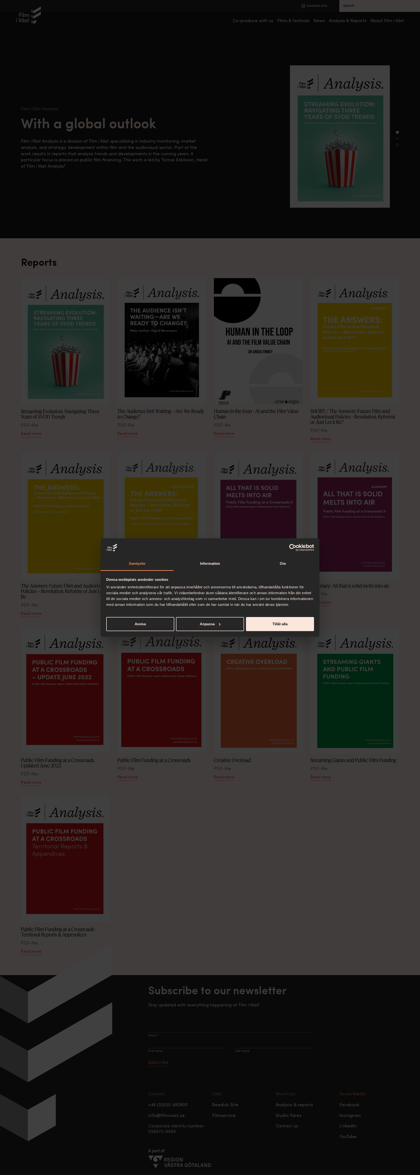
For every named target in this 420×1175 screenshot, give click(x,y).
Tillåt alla (280, 624)
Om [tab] (283, 563)
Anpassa (207, 624)
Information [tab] (210, 563)
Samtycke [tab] (137, 563)
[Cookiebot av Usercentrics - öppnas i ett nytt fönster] (292, 547)
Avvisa (140, 624)
